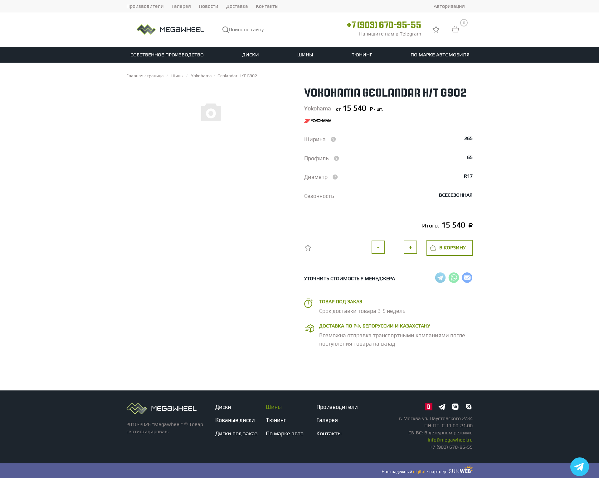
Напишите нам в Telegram (390, 34)
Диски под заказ (236, 433)
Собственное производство (167, 55)
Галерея (181, 6)
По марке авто (285, 433)
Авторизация (449, 6)
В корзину (452, 248)
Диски (250, 55)
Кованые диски (235, 420)
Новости (208, 6)
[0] (455, 32)
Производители (145, 6)
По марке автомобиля (440, 55)
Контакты (267, 6)
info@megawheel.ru (450, 440)
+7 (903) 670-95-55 (384, 26)
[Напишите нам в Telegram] (579, 466)
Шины (305, 55)
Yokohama (317, 108)
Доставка (237, 6)
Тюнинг (362, 55)
